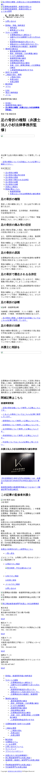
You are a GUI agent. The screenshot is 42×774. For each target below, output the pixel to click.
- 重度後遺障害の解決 (18, 701)
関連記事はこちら (12, 189)
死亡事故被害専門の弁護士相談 (17, 758)
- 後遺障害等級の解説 (18, 708)
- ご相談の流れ (16, 730)
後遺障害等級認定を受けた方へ (22, 42)
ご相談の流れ (15, 77)
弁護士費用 (14, 82)
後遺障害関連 (15, 191)
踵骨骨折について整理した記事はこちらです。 (21, 421)
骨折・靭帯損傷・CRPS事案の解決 (24, 53)
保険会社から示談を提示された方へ (24, 44)
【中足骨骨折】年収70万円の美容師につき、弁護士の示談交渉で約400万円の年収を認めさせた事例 (20, 480)
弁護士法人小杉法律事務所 (16, 755)
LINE (7, 90)
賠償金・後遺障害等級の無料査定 (18, 676)
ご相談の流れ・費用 (13, 75)
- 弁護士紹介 (15, 733)
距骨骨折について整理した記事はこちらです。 (21, 425)
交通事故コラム (11, 742)
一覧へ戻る (9, 553)
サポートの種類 (11, 32)
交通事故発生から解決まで (20, 35)
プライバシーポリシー (14, 751)
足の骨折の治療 (11, 184)
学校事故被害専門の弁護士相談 (17, 765)
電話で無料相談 (11, 92)
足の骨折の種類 (11, 173)
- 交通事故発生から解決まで (21, 682)
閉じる (7, 168)
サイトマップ (10, 749)
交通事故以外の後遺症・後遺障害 (23, 46)
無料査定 (13, 28)
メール (8, 95)
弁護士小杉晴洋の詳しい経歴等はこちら (17, 549)
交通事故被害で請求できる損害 (17, 724)
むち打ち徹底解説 (17, 56)
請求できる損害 (11, 72)
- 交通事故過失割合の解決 (20, 713)
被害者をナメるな (17, 30)
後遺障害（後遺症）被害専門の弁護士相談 (22, 760)
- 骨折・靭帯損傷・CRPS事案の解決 (24, 703)
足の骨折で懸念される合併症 (17, 180)
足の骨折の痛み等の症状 (15, 175)
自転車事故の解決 (17, 61)
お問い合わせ (10, 21)
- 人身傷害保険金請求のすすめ (22, 720)
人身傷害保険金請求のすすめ (21, 70)
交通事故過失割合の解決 (20, 63)
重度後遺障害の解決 (18, 51)
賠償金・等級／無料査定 (15, 25)
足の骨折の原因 (11, 177)
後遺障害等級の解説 (18, 58)
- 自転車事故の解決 (17, 710)
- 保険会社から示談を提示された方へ (25, 692)
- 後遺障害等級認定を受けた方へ (23, 689)
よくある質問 (6, 11)
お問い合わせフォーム (14, 747)
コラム (8, 86)
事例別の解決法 (11, 49)
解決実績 (9, 84)
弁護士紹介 (14, 79)
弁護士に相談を (11, 187)
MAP (3, 619)
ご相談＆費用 (10, 728)
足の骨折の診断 (11, 182)
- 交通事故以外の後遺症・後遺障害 (24, 694)
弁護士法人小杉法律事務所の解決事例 (25, 194)
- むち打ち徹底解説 (17, 706)
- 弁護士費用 (15, 735)
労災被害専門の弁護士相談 (16, 767)
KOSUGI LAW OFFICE (15, 771)
